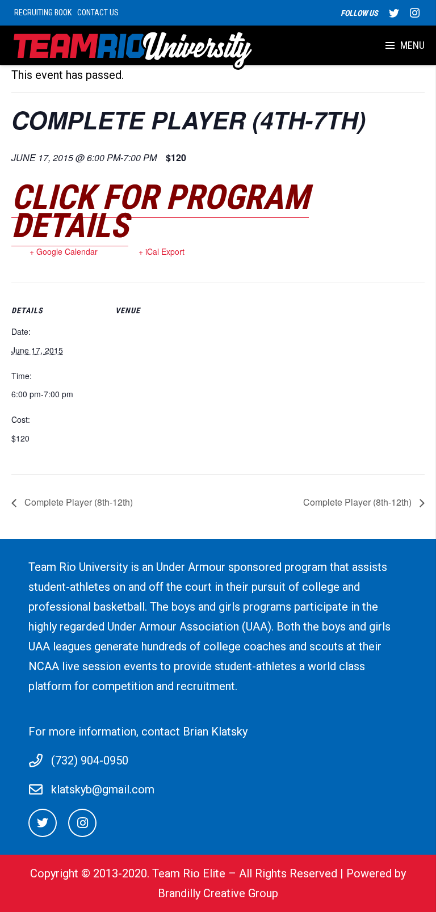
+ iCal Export (162, 251)
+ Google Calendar (64, 251)
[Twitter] (394, 13)
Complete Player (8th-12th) (77, 501)
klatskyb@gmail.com (102, 789)
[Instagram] (414, 13)
